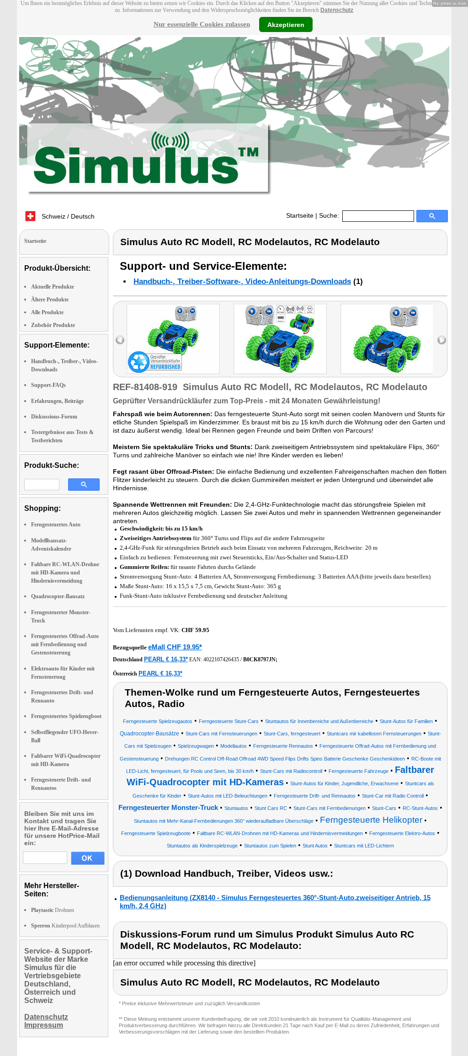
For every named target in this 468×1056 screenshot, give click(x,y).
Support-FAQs (48, 385)
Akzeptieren (285, 24)
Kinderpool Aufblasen (65, 925)
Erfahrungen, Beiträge (57, 401)
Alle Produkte (47, 312)
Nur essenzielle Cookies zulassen (202, 24)
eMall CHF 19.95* (175, 647)
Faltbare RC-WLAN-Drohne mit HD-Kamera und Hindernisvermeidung (65, 572)
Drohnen (52, 910)
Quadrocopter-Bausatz (58, 596)
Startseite (300, 215)
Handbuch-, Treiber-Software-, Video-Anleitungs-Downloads (242, 281)
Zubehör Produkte (53, 325)
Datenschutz (336, 10)
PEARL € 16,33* (166, 659)
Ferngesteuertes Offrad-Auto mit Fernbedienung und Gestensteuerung (65, 644)
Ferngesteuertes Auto (55, 524)
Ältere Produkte (50, 299)
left (120, 340)
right (441, 340)
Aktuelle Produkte (52, 287)
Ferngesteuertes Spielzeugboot (66, 716)
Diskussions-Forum (54, 416)
